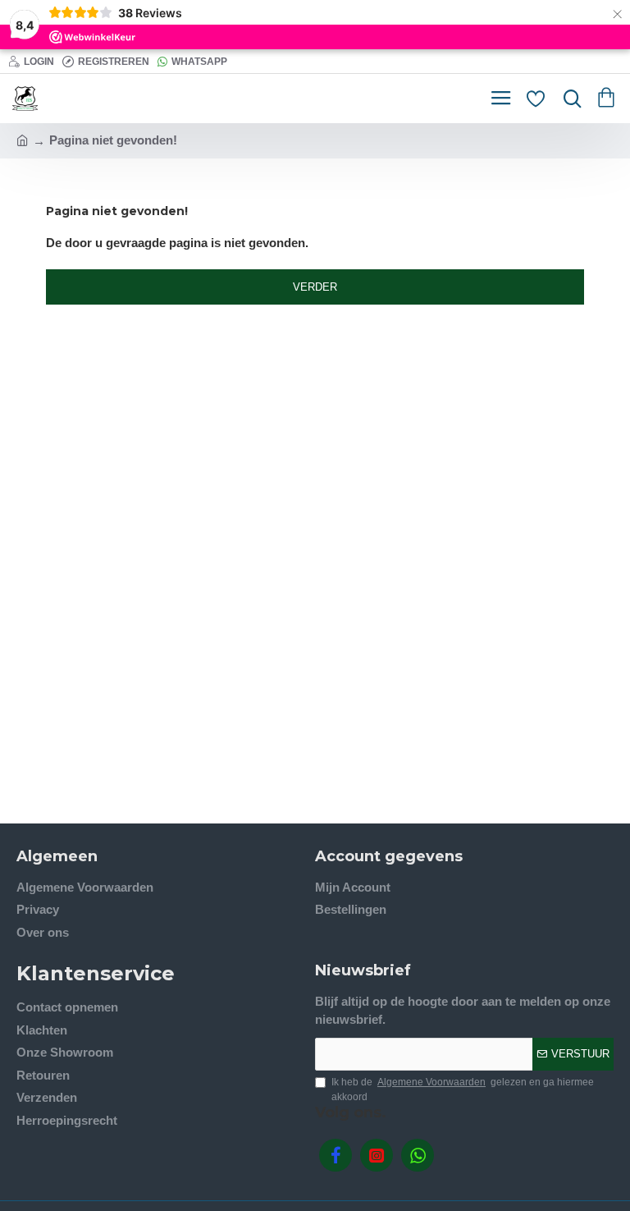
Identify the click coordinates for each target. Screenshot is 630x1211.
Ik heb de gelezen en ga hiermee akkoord (462, 1089)
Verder (315, 287)
